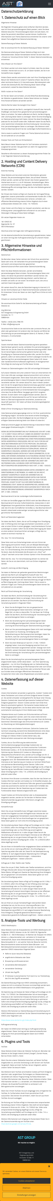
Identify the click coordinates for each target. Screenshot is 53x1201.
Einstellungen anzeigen (26, 1195)
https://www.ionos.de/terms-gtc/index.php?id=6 (18, 1020)
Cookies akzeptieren (26, 1180)
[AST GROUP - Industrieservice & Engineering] (12, 4)
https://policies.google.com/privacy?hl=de (16, 1124)
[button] (49, 1166)
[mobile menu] (49, 4)
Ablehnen (26, 1188)
